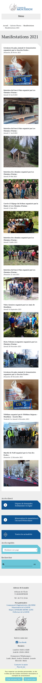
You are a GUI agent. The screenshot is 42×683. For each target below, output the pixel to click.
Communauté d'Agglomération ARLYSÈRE (21, 605)
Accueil (5, 26)
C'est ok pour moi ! (14, 679)
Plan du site (21, 667)
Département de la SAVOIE (21, 607)
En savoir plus (30, 679)
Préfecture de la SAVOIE (21, 612)
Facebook (22, 642)
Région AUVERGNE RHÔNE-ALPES (21, 610)
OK (35, 564)
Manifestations (28, 26)
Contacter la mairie (21, 665)
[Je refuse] (39, 676)
